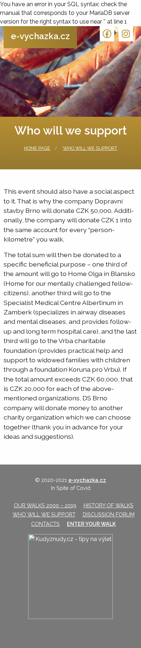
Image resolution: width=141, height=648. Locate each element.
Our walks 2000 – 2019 (45, 505)
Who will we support (90, 148)
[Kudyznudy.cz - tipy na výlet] (70, 576)
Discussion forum (108, 514)
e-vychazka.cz (40, 36)
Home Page (37, 148)
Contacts (45, 524)
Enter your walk (91, 524)
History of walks (108, 505)
